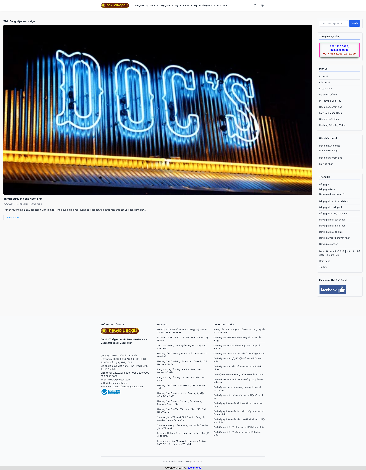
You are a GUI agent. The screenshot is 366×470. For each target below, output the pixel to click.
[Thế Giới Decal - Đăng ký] (127, 392)
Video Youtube (220, 5)
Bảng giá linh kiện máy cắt (333, 213)
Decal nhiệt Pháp (328, 150)
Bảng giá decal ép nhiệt (332, 194)
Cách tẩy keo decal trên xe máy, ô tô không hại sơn (238, 353)
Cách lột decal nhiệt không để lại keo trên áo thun (238, 374)
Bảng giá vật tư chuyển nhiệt (334, 237)
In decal (323, 76)
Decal (104, 339)
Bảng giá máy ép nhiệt (331, 231)
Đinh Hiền (23, 204)
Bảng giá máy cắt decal (332, 219)
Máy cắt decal (180, 5)
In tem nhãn (325, 88)
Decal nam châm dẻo (330, 106)
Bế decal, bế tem (328, 94)
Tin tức (323, 267)
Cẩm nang (37, 204)
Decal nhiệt (126, 342)
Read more (13, 217)
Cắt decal (324, 82)
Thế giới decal (117, 339)
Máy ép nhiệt (326, 163)
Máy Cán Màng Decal (202, 5)
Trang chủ (139, 5)
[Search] (255, 5)
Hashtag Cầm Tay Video (332, 125)
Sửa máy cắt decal (329, 119)
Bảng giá (163, 5)
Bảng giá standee (328, 244)
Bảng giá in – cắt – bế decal (334, 201)
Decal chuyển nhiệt (329, 145)
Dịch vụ (149, 5)
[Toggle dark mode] (262, 5)
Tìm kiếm (354, 23)
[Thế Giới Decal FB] (339, 289)
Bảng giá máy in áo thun (332, 225)
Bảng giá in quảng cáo (331, 207)
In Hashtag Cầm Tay (330, 100)
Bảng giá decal (327, 189)
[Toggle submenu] (158, 5)
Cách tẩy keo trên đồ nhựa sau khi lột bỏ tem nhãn (238, 427)
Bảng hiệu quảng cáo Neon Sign (22, 198)
